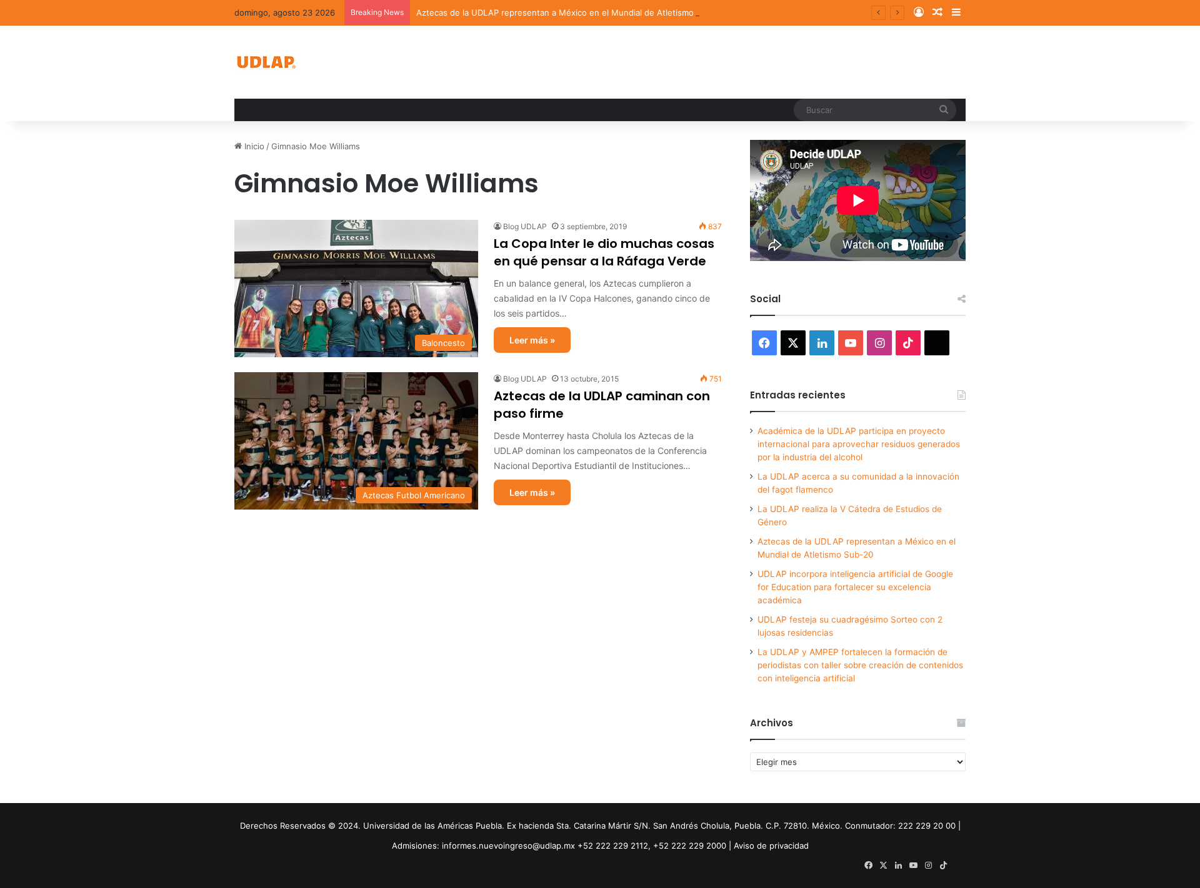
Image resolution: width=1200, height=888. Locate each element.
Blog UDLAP (525, 226)
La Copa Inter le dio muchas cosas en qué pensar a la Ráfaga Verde (604, 252)
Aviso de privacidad (771, 846)
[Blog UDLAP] (265, 62)
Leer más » (532, 340)
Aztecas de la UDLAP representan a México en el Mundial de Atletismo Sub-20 (570, 12)
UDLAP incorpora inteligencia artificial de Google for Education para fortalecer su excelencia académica (855, 587)
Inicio (253, 146)
